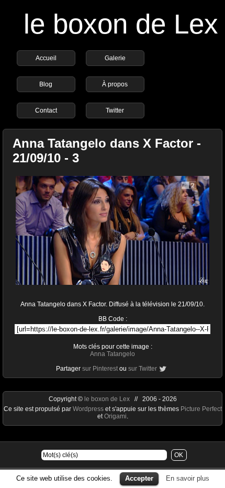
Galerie (115, 58)
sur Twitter (142, 368)
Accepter (139, 478)
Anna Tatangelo (112, 354)
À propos (115, 84)
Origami (115, 416)
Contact (46, 110)
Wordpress (89, 409)
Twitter (115, 110)
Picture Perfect (201, 409)
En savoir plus (187, 478)
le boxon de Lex (121, 23)
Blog (45, 84)
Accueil (46, 58)
